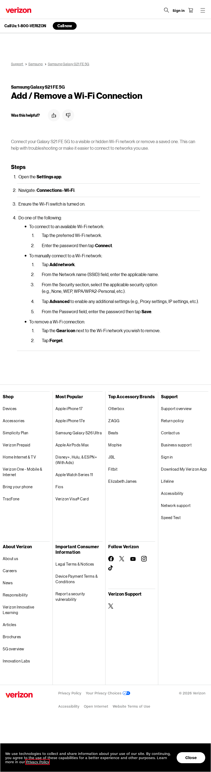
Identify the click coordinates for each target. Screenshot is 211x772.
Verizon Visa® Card (72, 499)
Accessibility (172, 493)
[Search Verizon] (166, 10)
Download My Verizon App (184, 469)
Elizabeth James (122, 481)
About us (10, 558)
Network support (176, 505)
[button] (54, 115)
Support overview (176, 408)
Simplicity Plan (15, 432)
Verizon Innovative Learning (18, 610)
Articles (9, 624)
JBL (111, 457)
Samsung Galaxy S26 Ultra (78, 432)
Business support (176, 445)
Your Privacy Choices (104, 693)
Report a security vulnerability (70, 596)
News (8, 582)
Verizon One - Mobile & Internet (22, 472)
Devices (10, 408)
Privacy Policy (69, 693)
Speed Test (171, 517)
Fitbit (112, 469)
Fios (59, 486)
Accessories (14, 420)
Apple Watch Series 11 (74, 474)
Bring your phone (17, 486)
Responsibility (15, 595)
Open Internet (96, 706)
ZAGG (113, 420)
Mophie (114, 445)
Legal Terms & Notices (74, 564)
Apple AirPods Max (72, 445)
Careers (10, 570)
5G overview (13, 648)
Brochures (12, 636)
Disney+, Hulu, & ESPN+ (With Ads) (76, 460)
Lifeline (167, 481)
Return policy (172, 420)
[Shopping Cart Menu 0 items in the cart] (191, 10)
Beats (113, 432)
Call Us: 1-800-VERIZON (25, 26)
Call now (64, 25)
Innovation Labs (16, 661)
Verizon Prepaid (16, 445)
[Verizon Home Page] (18, 10)
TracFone (11, 499)
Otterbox (116, 408)
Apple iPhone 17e (70, 420)
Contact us (170, 432)
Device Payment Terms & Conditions (76, 579)
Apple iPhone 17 (69, 408)
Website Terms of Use (131, 706)
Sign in (167, 457)
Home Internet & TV (19, 457)
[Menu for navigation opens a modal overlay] (203, 10)
